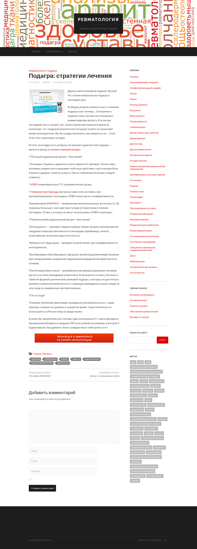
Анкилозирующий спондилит (144, 82)
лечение (162, 419)
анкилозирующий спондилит (143, 367)
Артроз (133, 99)
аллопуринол (50, 359)
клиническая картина (140, 414)
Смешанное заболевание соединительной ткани (142, 249)
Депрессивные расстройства (144, 132)
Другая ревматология (140, 149)
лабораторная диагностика (143, 419)
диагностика (136, 400)
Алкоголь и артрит (139, 306)
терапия (135, 480)
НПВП (34, 184)
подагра (76, 359)
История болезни (138, 160)
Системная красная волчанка (144, 236)
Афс (133, 362)
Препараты (47, 354)
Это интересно (137, 272)
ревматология (137, 452)
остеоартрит (136, 428)
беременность (156, 381)
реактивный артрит (139, 443)
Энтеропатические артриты (143, 267)
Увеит (133, 255)
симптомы (135, 461)
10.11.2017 (34, 82)
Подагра (52, 70)
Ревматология (98, 19)
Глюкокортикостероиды (44, 191)
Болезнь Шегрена (138, 104)
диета (148, 400)
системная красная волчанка (144, 466)
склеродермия (137, 476)
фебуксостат (63, 363)
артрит (134, 381)
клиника (149, 409)
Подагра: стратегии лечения (70, 75)
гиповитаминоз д (138, 395)
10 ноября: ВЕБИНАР (40, 374)
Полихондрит (136, 197)
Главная (35, 51)
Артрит (133, 93)
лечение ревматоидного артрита (145, 424)
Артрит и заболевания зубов (104, 374)
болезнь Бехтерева (139, 386)
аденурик (35, 359)
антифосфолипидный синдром (145, 376)
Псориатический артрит (141, 214)
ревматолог (159, 447)
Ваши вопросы (137, 116)
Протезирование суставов (143, 208)
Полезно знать (137, 191)
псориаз (134, 438)
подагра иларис (92, 359)
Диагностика (136, 144)
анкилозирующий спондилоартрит (146, 371)
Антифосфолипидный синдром (145, 88)
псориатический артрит (152, 438)
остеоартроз (151, 428)
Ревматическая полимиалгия (144, 225)
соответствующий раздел (65, 149)
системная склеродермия (142, 471)
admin (46, 82)
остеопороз (136, 433)
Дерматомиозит (138, 138)
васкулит (155, 386)
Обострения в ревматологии (144, 311)
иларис (64, 359)
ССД (148, 362)
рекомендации (153, 452)
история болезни (156, 405)
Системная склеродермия (143, 242)
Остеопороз (136, 180)
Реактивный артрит (139, 219)
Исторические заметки (141, 155)
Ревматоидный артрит (141, 230)
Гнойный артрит (138, 127)
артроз (144, 381)
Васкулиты (135, 110)
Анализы (134, 76)
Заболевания (53, 51)
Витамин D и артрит (139, 317)
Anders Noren (155, 540)
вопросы (159, 390)
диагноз (153, 395)
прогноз (159, 433)
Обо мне (72, 51)
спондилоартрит (155, 476)
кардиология (136, 409)
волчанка (148, 390)
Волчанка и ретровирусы (142, 294)
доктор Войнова (138, 405)
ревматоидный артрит (141, 447)
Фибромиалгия (137, 261)
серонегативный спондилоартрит (145, 457)
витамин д (135, 390)
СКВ (140, 362)
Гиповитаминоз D (138, 121)
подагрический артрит (42, 363)
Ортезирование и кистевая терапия (147, 174)
